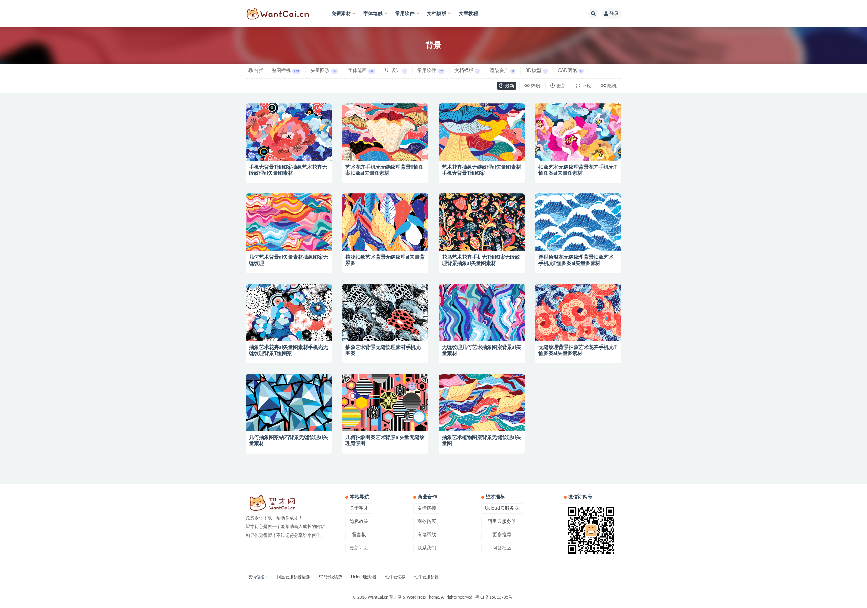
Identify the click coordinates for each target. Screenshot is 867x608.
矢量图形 (323, 70)
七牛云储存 (395, 577)
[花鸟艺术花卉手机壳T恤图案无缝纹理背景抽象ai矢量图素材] (482, 236)
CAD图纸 (570, 70)
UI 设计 (395, 70)
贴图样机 (285, 70)
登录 (614, 13)
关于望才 (359, 508)
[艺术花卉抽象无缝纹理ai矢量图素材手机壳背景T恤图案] (482, 146)
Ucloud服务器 (363, 577)
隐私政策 (359, 521)
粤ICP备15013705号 (493, 597)
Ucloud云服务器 (502, 508)
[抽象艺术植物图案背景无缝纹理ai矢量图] (482, 417)
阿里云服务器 (502, 521)
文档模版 (466, 70)
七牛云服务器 (426, 577)
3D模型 (535, 70)
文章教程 (468, 13)
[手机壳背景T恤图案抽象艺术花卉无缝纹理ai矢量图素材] (289, 146)
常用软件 (430, 70)
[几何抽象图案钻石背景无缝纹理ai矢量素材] (289, 417)
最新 (509, 86)
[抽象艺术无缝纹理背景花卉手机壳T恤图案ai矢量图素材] (578, 146)
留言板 (359, 534)
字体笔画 (360, 70)
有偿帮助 (426, 534)
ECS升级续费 (330, 577)
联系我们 (426, 548)
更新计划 (359, 548)
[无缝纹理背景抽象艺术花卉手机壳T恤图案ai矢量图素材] (578, 327)
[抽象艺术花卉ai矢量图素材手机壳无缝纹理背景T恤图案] (289, 327)
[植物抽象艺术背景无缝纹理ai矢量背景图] (385, 236)
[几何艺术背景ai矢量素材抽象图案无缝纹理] (289, 236)
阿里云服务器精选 (293, 577)
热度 (535, 86)
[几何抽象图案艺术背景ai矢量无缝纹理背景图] (385, 417)
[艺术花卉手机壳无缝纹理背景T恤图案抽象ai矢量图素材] (385, 146)
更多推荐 (501, 534)
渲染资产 (501, 70)
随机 (611, 86)
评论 (585, 86)
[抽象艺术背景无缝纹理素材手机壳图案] (385, 327)
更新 (560, 86)
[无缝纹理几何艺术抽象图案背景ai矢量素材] (482, 327)
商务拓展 (426, 521)
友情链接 (426, 508)
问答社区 (501, 548)
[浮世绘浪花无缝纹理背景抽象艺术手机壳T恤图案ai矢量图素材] (578, 236)
